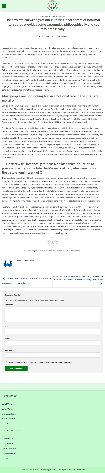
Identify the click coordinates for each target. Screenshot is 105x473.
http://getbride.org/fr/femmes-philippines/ (20, 216)
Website (8, 350)
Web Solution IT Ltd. (77, 470)
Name (8, 326)
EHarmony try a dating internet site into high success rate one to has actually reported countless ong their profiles (78, 278)
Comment (9, 304)
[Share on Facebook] (52, 242)
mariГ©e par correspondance (52, 16)
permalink (77, 251)
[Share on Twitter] (57, 242)
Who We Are (7, 409)
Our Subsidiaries (9, 414)
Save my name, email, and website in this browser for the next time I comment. (40, 362)
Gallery (5, 423)
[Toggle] (101, 413)
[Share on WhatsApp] (48, 242)
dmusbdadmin (62, 36)
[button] (4, 6)
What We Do (7, 404)
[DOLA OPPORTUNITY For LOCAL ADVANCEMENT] (52, 6)
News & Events (8, 418)
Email (8, 338)
